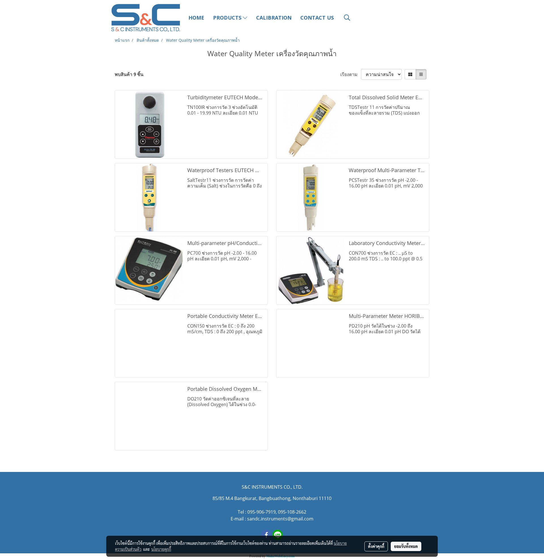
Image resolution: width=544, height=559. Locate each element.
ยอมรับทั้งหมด (406, 546)
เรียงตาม (350, 74)
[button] (347, 17)
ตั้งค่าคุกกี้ (376, 546)
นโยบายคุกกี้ (161, 549)
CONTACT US (317, 17)
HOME (196, 17)
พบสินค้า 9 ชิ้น (129, 74)
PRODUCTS (228, 17)
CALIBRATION (274, 17)
